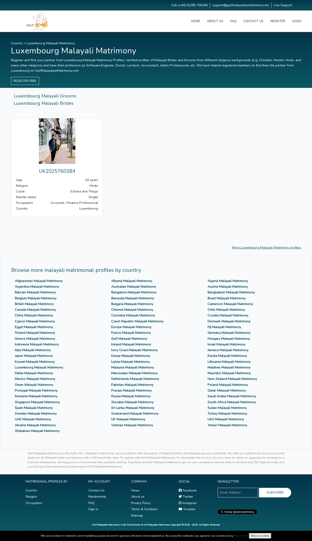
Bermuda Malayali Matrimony (132, 298)
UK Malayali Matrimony (128, 419)
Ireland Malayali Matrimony (131, 344)
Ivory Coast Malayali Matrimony (134, 350)
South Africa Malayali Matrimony (232, 402)
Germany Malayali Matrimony (229, 332)
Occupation (34, 503)
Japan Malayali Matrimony (34, 355)
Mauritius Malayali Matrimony (229, 373)
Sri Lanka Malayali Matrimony (132, 407)
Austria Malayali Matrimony (228, 286)
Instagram (189, 503)
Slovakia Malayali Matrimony (132, 402)
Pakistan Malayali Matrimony (132, 384)
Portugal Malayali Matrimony (36, 390)
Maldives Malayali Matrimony (229, 367)
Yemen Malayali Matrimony (227, 425)
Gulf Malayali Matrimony (129, 338)
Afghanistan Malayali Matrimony (39, 280)
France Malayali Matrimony (131, 332)
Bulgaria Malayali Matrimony (132, 304)
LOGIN (296, 21)
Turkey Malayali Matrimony (227, 413)
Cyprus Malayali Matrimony (35, 321)
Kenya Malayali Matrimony (130, 355)
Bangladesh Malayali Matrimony (231, 292)
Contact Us (96, 490)
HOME (195, 21)
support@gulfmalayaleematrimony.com (240, 5)
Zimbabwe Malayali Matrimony (37, 430)
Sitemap (137, 515)
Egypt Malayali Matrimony (34, 327)
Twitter (187, 496)
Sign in (93, 509)
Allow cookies (260, 536)
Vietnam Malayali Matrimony (132, 425)
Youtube (188, 509)
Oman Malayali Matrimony (34, 384)
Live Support (283, 5)
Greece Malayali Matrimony (35, 338)
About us (137, 496)
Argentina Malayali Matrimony (37, 286)
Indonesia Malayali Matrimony (37, 344)
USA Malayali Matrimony (226, 419)
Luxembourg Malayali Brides (44, 103)
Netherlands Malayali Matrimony (135, 378)
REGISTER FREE (25, 81)
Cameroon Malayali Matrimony (230, 304)
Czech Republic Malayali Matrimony (137, 321)
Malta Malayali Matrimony (34, 373)
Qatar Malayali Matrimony (227, 390)
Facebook (189, 490)
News (135, 490)
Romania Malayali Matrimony (36, 396)
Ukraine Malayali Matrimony (35, 425)
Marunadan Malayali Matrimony (134, 373)
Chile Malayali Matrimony (226, 309)
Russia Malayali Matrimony (131, 396)
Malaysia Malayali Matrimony (132, 367)
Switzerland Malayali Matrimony (135, 413)
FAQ (233, 21)
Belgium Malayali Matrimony (35, 298)
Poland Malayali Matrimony (228, 384)
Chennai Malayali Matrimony (132, 309)
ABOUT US (215, 21)
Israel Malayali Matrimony (226, 344)
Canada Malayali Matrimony (35, 309)
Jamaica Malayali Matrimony (228, 350)
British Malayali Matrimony (34, 304)
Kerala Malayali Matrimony (227, 355)
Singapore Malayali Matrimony (37, 402)
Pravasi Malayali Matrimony (131, 390)
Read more (241, 536)
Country (17, 43)
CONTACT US (253, 21)
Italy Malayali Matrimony (33, 350)
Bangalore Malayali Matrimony (133, 292)
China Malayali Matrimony (34, 315)
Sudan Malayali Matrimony (227, 407)
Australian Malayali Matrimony (133, 286)
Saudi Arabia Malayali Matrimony (232, 396)
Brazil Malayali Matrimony (227, 298)
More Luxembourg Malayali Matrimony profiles (266, 247)
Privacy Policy (141, 503)
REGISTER (277, 21)
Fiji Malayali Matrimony (224, 327)
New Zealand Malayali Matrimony (232, 378)
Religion (31, 496)
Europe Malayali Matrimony (131, 327)
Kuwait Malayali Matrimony (35, 361)
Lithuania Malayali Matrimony (229, 361)
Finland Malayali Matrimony (35, 332)
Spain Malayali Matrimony (34, 407)
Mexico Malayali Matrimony (35, 378)
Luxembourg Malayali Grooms (45, 96)
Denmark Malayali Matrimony (229, 321)
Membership (97, 496)
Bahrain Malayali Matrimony (35, 292)
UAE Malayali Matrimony (33, 419)
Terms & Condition (144, 509)
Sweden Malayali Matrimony (36, 413)
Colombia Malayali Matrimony (133, 315)
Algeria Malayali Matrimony (228, 280)
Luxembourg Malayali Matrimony (50, 43)
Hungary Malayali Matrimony (229, 338)
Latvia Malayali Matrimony (130, 361)
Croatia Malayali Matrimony (228, 315)
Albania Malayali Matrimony (131, 280)
